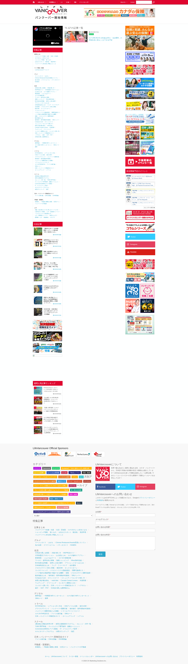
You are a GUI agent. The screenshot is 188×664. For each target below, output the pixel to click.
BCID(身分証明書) (39, 101)
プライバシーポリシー (147, 498)
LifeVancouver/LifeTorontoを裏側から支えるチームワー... (51, 287)
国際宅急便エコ (56, 112)
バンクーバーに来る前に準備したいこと (45, 63)
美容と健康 (73, 494)
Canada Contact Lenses (41, 127)
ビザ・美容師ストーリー (53, 211)
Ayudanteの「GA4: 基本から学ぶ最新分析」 (76, 468)
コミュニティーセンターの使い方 (44, 123)
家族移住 (46, 217)
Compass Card (39, 122)
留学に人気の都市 (51, 101)
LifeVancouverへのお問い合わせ (106, 656)
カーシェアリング (39, 170)
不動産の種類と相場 (46, 201)
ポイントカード (49, 122)
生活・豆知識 (54, 56)
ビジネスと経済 (64, 477)
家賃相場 (37, 93)
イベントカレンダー (84, 2)
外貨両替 (52, 127)
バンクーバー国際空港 (53, 156)
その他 (67, 2)
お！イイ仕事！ (39, 472)
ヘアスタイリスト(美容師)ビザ (43, 213)
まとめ (64, 472)
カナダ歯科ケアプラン (50, 91)
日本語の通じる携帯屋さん (42, 137)
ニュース (91, 34)
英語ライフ (61, 481)
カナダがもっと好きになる (42, 58)
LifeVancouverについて (59, 656)
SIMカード (56, 145)
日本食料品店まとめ (40, 105)
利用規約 (100, 500)
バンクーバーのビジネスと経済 (44, 481)
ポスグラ (52, 217)
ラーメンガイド (39, 76)
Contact (132, 2)
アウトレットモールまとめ (42, 103)
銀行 (44, 135)
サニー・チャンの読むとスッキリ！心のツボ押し (50, 486)
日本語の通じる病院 (40, 88)
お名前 (98, 512)
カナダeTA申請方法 (40, 164)
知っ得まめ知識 (76, 490)
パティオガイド (55, 80)
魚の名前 (37, 80)
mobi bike (49, 125)
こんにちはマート (46, 93)
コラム (74, 477)
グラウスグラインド (40, 156)
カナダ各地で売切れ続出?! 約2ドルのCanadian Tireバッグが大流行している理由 (51, 419)
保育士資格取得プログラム (42, 178)
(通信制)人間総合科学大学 (42, 176)
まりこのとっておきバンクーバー (45, 477)
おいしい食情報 (63, 507)
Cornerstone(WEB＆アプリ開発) (43, 183)
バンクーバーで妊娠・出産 (42, 56)
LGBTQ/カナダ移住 (40, 211)
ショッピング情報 (39, 60)
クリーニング (47, 129)
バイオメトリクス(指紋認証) (42, 112)
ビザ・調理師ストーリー (41, 215)
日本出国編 (48, 195)
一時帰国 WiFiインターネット (49, 143)
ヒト (62, 2)
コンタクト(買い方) (54, 131)
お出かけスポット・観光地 (42, 61)
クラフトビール (45, 80)
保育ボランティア (39, 189)
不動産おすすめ (75, 472)
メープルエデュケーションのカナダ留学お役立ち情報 (52, 512)
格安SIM (37, 108)
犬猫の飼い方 (50, 88)
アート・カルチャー (74, 481)
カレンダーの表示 (149, 207)
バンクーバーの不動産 (41, 203)
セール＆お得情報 (53, 472)
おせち (46, 76)
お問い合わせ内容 (102, 527)
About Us (123, 2)
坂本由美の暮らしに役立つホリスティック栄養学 (50, 494)
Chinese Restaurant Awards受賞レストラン (46, 78)
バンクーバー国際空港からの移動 (44, 160)
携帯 (36, 147)
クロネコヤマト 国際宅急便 (46, 116)
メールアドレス (101, 519)
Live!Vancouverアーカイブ (42, 70)
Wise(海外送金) (50, 99)
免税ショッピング (39, 99)
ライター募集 (73, 656)
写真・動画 (86, 472)
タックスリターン (46, 108)
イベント (37, 468)
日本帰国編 (55, 195)
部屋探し (37, 201)
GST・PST (49, 135)
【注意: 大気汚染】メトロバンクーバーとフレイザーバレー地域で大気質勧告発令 (51, 409)
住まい (79, 503)
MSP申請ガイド (39, 89)
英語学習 (53, 61)
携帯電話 (37, 143)
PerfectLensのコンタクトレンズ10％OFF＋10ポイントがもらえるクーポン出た (51, 389)
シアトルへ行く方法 (49, 153)
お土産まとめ (38, 91)
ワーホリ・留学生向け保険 (42, 97)
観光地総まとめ (39, 118)
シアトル (48, 170)
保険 (36, 116)
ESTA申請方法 (39, 153)
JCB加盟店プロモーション (52, 89)
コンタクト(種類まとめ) (41, 131)
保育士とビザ (53, 215)
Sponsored (46, 468)
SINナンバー (55, 120)
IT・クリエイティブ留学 (41, 185)
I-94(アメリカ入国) (40, 155)
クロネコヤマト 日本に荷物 (48, 106)
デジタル (87, 481)
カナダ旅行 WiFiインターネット (43, 145)
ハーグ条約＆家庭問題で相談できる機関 (45, 114)
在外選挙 (37, 106)
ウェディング (38, 129)
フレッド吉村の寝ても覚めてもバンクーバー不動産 (51, 490)
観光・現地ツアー (56, 499)
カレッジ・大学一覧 (40, 180)
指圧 (47, 189)
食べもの (48, 60)
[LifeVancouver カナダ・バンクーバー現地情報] (33, 1)
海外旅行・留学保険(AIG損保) (43, 120)
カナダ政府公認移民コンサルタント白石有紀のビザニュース (54, 503)
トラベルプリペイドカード (42, 162)
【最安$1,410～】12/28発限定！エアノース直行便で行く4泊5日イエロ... (51, 230)
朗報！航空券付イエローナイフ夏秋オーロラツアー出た (51, 253)
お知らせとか (41, 2)
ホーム (47, 656)
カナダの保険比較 (39, 95)
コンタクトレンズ (39, 110)
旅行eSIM (49, 155)
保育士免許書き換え (40, 125)
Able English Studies (40, 499)
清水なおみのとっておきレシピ (44, 507)
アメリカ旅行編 (51, 164)
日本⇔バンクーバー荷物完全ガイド (44, 133)
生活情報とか (52, 2)
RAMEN (37, 81)
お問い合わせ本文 (102, 535)
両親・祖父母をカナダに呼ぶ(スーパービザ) (46, 210)
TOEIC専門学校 (51, 180)
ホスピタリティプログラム (42, 187)
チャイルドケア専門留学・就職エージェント (46, 181)
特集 (75, 2)
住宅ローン (57, 201)
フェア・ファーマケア (53, 105)
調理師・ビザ (38, 217)
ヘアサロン (38, 135)
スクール (72, 486)
